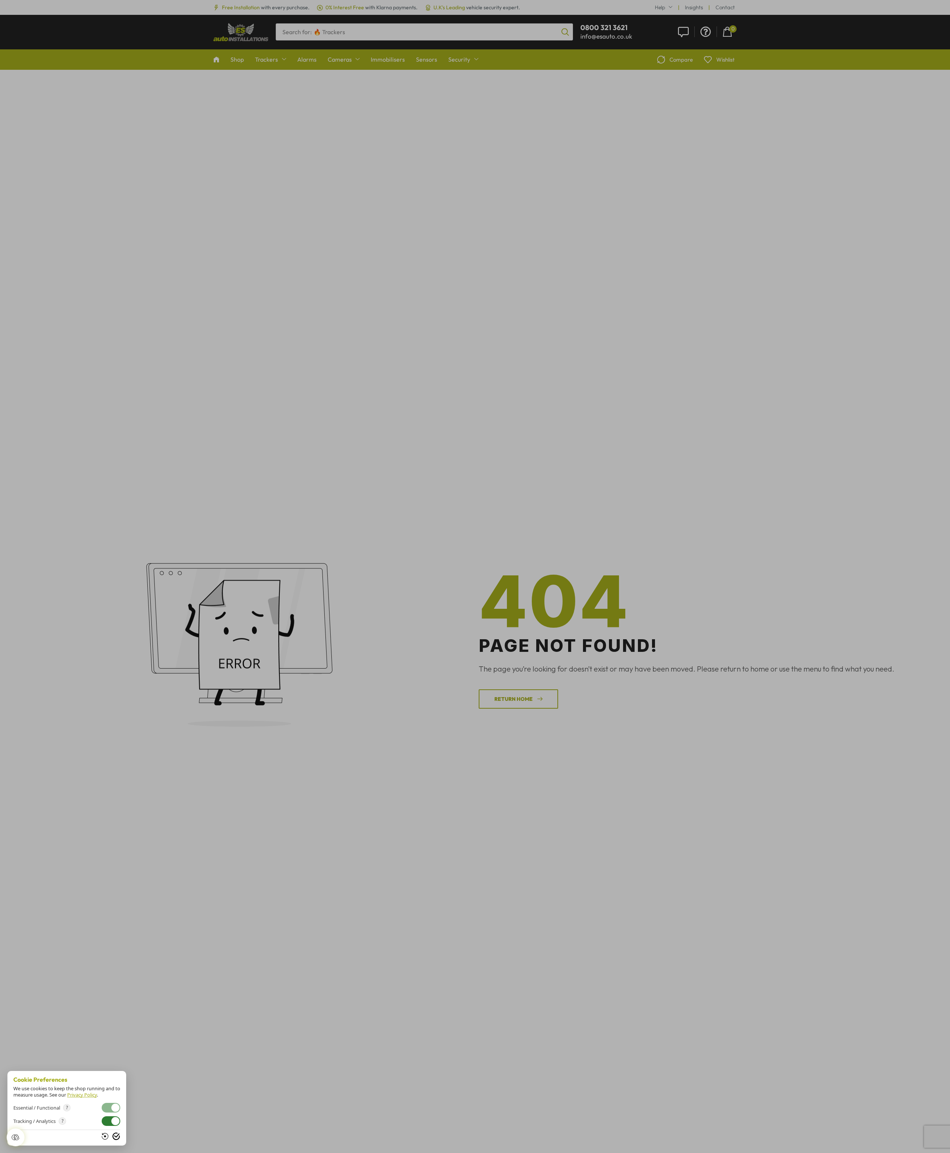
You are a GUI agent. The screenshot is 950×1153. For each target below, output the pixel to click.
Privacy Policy (82, 1094)
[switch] (111, 1121)
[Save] (116, 1136)
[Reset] (105, 1136)
